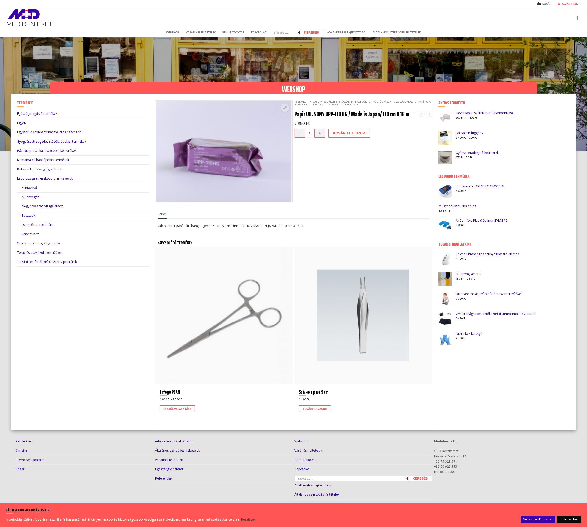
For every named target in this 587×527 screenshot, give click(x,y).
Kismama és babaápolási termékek (43, 160)
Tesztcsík (28, 215)
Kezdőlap (300, 101)
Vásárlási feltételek (169, 460)
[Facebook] (577, 18)
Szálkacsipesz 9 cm (313, 392)
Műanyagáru (31, 197)
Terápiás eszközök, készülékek (40, 252)
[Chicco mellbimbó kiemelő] (421, 114)
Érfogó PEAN (170, 392)
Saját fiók (570, 3)
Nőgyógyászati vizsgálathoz (392, 101)
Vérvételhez (30, 234)
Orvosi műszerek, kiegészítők (38, 243)
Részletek (248, 519)
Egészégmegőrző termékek (37, 113)
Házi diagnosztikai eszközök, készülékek (46, 150)
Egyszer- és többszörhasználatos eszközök (49, 132)
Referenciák (163, 478)
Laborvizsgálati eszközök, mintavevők (340, 101)
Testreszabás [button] (569, 519)
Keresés (311, 32)
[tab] (162, 214)
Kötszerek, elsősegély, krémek (39, 169)
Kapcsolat (301, 469)
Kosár (20, 469)
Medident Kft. (30, 24)
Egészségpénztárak (169, 469)
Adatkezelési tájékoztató (173, 441)
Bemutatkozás (305, 460)
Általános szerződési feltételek (177, 450)
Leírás (162, 214)
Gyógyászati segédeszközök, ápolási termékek (51, 141)
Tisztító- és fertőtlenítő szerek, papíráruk (47, 261)
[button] (285, 108)
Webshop (301, 441)
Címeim (21, 450)
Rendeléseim (25, 441)
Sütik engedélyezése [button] (538, 519)
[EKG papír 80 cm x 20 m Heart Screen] (429, 114)
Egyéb (21, 123)
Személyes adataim (30, 460)
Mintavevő (29, 188)
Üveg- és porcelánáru (37, 224)
